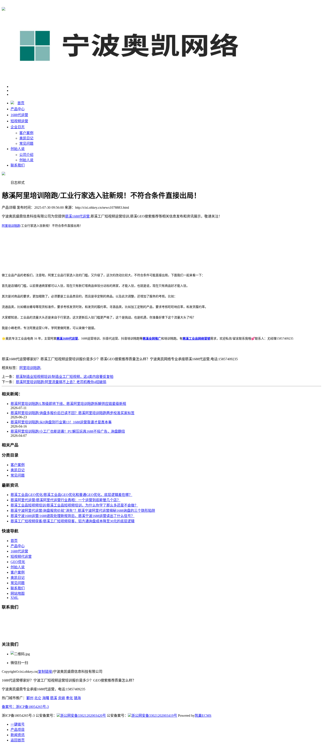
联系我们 (18, 165)
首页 (20, 103)
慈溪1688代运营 (77, 5)
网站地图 (18, 593)
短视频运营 (19, 121)
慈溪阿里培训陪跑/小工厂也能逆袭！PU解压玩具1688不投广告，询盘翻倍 (68, 431)
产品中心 (18, 109)
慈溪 (53, 698)
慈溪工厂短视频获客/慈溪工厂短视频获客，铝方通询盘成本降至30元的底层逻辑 (72, 521)
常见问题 (26, 143)
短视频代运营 (21, 556)
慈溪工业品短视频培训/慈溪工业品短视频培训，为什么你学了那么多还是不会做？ (74, 505)
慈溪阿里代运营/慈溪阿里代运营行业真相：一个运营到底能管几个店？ (65, 500)
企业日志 (18, 127)
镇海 (77, 698)
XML (14, 598)
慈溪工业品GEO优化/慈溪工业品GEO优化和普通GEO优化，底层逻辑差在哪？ (71, 495)
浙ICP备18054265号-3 (32, 707)
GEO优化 (18, 562)
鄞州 (29, 698)
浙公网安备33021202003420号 (83, 715)
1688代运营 (19, 115)
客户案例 (26, 133)
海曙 (45, 698)
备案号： (9, 707)
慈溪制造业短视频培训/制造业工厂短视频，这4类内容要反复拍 (64, 376)
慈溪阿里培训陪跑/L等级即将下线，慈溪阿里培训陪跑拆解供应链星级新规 (68, 404)
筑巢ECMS (203, 715)
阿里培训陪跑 (11, 225)
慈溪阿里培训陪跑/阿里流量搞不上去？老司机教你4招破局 (61, 382)
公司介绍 (26, 155)
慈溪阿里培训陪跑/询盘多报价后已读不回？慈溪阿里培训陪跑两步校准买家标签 (72, 413)
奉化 (69, 698)
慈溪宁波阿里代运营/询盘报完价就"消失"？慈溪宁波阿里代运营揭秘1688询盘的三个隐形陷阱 (83, 510)
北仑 (37, 698)
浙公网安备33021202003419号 (154, 715)
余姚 (61, 698)
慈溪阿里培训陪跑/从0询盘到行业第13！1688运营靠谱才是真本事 (61, 422)
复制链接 (45, 671)
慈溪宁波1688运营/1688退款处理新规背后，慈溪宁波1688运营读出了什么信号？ (72, 516)
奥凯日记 (26, 138)
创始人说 (18, 149)
